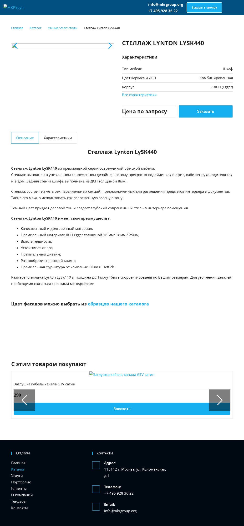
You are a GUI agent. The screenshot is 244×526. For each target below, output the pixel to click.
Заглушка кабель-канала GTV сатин (44, 384)
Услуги (17, 475)
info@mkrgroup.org (165, 4)
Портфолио (21, 482)
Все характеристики (139, 94)
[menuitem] (48, 463)
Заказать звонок (204, 7)
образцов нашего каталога (118, 304)
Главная (18, 462)
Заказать (205, 111)
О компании (22, 494)
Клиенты (19, 488)
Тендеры (18, 501)
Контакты (19, 507)
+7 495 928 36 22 (119, 493)
